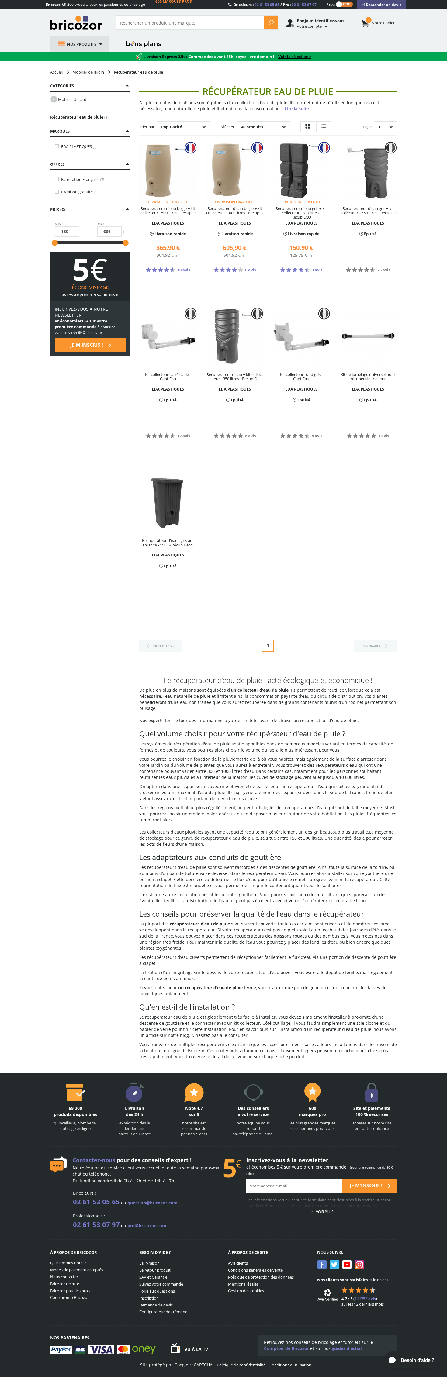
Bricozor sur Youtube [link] (347, 1264)
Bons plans (144, 44)
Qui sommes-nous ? (68, 1262)
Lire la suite (297, 109)
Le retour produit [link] (155, 1270)
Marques (60, 131)
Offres (57, 164)
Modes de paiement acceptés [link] (76, 1269)
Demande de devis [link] (156, 1305)
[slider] (55, 243)
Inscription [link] (149, 1298)
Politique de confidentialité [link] (241, 1365)
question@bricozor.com (152, 1203)
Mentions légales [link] (243, 1284)
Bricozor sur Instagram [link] (359, 1264)
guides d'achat (347, 1348)
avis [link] (365, 1298)
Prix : (330, 4)
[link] (381, 4)
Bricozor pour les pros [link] (70, 1290)
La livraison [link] (149, 1263)
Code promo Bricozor (69, 1297)
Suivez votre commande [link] (161, 1284)
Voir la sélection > (294, 56)
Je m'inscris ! (87, 345)
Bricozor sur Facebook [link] (322, 1264)
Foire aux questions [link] (157, 1291)
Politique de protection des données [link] (261, 1277)
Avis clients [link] (238, 1263)
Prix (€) (57, 209)
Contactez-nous (94, 1160)
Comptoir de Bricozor (286, 1348)
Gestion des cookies (246, 1290)
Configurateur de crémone (163, 1311)
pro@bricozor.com (146, 1225)
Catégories (62, 85)
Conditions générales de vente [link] (255, 1270)
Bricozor (78, 22)
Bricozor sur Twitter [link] (334, 1264)
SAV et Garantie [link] (153, 1277)
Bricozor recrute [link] (64, 1283)
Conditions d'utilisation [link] (290, 1365)
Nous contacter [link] (64, 1276)
